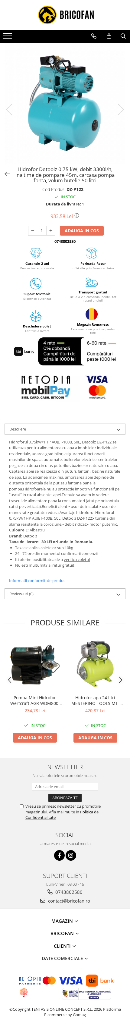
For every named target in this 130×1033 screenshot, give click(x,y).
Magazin (62, 921)
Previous (9, 109)
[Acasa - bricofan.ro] (65, 15)
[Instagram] (71, 855)
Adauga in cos (82, 230)
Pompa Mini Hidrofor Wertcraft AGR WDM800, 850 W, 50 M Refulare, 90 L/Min (35, 700)
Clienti (63, 946)
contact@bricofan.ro (68, 901)
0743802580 (68, 892)
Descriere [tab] (17, 429)
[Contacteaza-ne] (94, 36)
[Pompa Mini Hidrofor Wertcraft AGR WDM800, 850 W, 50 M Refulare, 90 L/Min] (35, 664)
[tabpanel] (65, 103)
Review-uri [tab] (21, 593)
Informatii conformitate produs (37, 580)
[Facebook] (59, 855)
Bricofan (62, 933)
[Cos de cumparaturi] (108, 36)
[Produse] (8, 37)
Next (120, 109)
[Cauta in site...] (123, 36)
